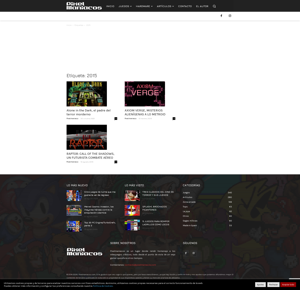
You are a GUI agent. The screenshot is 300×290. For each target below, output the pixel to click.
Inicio (69, 25)
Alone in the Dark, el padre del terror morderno (89, 112)
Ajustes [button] (260, 284)
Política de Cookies (103, 286)
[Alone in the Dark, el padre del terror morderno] (92, 93)
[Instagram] (229, 16)
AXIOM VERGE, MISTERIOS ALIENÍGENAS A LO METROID (145, 112)
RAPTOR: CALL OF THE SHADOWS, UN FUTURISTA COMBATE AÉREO (90, 155)
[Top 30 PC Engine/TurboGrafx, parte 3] (74, 226)
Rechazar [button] (273, 284)
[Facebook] (221, 16)
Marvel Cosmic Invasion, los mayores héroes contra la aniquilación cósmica (99, 209)
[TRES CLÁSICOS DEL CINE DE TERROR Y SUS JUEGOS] (132, 195)
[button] (214, 6)
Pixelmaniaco (72, 118)
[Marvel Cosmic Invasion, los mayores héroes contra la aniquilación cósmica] (74, 210)
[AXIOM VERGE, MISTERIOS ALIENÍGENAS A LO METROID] (150, 93)
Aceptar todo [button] (288, 284)
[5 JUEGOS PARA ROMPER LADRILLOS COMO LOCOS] (132, 225)
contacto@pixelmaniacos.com (140, 265)
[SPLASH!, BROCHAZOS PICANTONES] (132, 210)
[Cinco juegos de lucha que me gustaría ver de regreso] (74, 195)
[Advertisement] (150, 50)
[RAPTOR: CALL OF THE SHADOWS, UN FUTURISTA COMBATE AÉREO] (92, 137)
